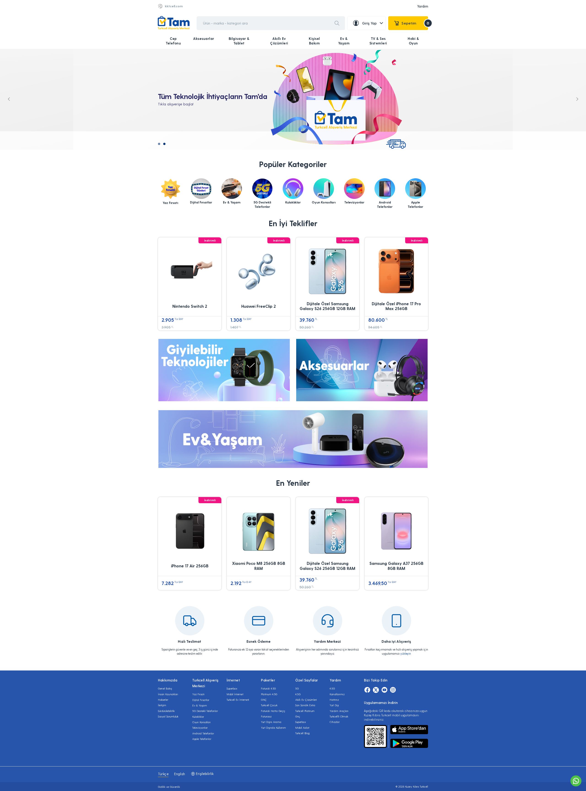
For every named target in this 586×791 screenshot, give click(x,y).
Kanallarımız (337, 694)
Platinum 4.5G (269, 694)
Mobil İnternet (235, 694)
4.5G (298, 694)
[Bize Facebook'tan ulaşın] (367, 690)
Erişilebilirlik (204, 774)
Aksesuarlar (203, 38)
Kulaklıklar (198, 716)
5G (297, 688)
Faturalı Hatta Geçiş (273, 710)
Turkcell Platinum (305, 710)
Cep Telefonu (173, 40)
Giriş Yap (369, 23)
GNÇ (264, 699)
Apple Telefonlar (201, 738)
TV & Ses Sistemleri (378, 40)
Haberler (163, 699)
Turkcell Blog (302, 733)
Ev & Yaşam (344, 40)
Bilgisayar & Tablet (239, 40)
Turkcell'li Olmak (339, 716)
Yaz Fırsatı (198, 694)
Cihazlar (335, 721)
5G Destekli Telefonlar (205, 710)
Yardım (422, 6)
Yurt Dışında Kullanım (273, 727)
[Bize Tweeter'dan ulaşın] (375, 690)
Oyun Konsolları (201, 722)
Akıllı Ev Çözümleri (279, 40)
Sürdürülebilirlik (166, 710)
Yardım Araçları (339, 710)
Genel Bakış (165, 688)
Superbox (232, 688)
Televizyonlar (200, 727)
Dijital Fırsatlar (200, 699)
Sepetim (415, 23)
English (179, 774)
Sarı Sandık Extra (305, 705)
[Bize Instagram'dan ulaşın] (393, 690)
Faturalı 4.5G (268, 688)
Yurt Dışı (334, 705)
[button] (159, 144)
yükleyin (405, 653)
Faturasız (266, 716)
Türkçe (163, 774)
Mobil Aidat (302, 727)
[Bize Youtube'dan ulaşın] (384, 690)
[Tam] (173, 23)
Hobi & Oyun (413, 40)
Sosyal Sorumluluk (168, 716)
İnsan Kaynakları (168, 694)
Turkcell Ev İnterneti (238, 699)
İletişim (162, 705)
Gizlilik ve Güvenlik (169, 786)
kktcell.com (174, 6)
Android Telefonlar (203, 733)
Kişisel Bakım (314, 40)
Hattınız (334, 699)
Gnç (297, 716)
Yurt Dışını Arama (271, 721)
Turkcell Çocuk (269, 705)
